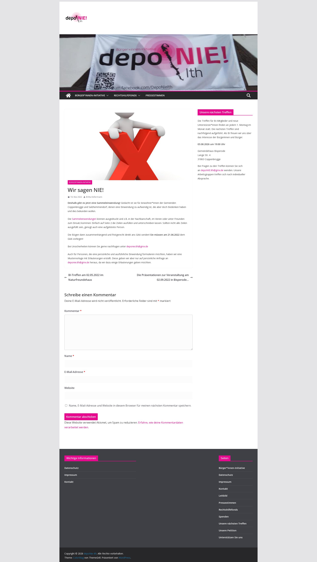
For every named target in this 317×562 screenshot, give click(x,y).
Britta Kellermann (94, 197)
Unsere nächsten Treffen (233, 523)
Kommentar (73, 311)
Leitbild (223, 495)
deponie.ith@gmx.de (137, 246)
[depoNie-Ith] (158, 36)
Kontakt (68, 481)
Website (69, 388)
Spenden (224, 516)
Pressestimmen (155, 95)
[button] (107, 95)
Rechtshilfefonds (125, 95)
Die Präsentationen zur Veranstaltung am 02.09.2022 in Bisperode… (163, 277)
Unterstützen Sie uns (231, 537)
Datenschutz (71, 468)
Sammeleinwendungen (84, 218)
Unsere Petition (227, 530)
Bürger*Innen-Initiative (80, 182)
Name (69, 356)
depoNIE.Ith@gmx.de (212, 170)
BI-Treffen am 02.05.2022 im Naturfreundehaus (85, 277)
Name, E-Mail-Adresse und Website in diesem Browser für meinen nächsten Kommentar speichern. (130, 405)
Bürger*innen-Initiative (90, 95)
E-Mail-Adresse (74, 372)
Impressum (70, 474)
